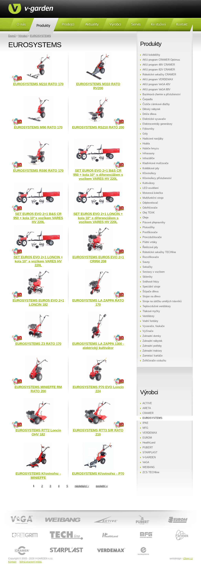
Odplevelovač (150, 202)
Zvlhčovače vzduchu (154, 360)
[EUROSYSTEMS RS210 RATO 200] (98, 122)
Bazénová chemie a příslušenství (162, 94)
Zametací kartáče (153, 355)
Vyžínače (148, 331)
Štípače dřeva (150, 291)
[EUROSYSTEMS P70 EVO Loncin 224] (98, 382)
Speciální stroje (151, 286)
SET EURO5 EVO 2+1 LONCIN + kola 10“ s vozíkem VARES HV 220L (38, 261)
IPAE (145, 423)
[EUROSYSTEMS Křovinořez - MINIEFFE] (38, 469)
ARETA (147, 408)
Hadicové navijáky (153, 138)
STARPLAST (150, 452)
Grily (145, 133)
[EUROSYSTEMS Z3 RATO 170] (38, 339)
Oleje (145, 217)
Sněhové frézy (151, 281)
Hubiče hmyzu (151, 148)
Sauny (146, 262)
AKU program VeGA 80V (156, 89)
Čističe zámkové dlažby (156, 104)
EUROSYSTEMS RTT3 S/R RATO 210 (98, 432)
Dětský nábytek (151, 109)
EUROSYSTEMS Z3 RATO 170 (38, 344)
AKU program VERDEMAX (158, 79)
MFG (145, 428)
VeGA (146, 462)
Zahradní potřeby (152, 345)
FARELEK (168, 530)
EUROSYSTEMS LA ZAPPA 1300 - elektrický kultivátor (98, 346)
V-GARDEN (149, 457)
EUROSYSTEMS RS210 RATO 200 (98, 127)
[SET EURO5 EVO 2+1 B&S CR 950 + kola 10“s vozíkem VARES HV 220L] (38, 209)
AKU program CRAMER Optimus (161, 59)
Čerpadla (148, 99)
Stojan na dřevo (151, 296)
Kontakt (12, 562)
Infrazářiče (148, 158)
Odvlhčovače (150, 207)
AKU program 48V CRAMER (159, 64)
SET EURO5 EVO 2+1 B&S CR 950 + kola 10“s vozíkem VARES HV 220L (38, 218)
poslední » (102, 486)
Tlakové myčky (151, 311)
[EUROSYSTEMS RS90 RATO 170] (38, 166)
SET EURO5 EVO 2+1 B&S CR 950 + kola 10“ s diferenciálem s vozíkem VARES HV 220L (98, 175)
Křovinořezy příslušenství (157, 178)
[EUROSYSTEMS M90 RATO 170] (38, 122)
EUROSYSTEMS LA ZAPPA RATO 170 (98, 302)
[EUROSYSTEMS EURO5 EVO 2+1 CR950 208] (98, 252)
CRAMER (148, 413)
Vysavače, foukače (153, 326)
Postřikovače (150, 232)
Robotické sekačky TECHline (159, 252)
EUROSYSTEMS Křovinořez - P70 (98, 474)
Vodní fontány (150, 321)
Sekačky (148, 267)
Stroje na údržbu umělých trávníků (162, 301)
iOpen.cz (188, 558)
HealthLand (149, 442)
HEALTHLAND (99, 530)
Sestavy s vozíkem (154, 272)
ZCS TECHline (151, 472)
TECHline (48, 530)
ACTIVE (147, 403)
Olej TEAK (149, 212)
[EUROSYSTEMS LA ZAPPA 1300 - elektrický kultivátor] (98, 339)
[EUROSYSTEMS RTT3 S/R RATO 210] (98, 425)
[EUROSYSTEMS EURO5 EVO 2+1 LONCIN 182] (38, 296)
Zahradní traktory (152, 350)
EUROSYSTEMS (40, 35)
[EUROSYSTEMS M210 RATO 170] (38, 79)
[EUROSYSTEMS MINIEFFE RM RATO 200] (38, 382)
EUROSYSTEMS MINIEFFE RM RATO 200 (38, 389)
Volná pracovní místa (30, 562)
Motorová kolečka (153, 193)
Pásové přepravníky (154, 222)
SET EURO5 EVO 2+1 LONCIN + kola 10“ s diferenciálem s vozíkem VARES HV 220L (98, 218)
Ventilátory (148, 316)
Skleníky (148, 276)
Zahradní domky (152, 336)
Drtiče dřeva (149, 114)
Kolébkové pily (151, 168)
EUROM (147, 437)
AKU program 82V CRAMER (159, 69)
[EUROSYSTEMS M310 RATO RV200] (98, 79)
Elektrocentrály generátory (157, 124)
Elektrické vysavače (154, 119)
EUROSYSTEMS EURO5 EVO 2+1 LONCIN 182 (38, 302)
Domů (12, 35)
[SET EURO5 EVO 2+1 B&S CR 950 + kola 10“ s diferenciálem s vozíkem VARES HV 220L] (98, 165)
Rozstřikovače (151, 257)
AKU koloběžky (151, 55)
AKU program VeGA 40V (156, 84)
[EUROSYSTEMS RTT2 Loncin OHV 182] (38, 425)
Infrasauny (148, 153)
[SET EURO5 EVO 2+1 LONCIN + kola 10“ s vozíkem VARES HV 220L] (38, 252)
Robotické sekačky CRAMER (159, 74)
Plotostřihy (149, 227)
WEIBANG (149, 467)
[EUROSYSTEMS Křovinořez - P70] (98, 469)
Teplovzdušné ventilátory (157, 306)
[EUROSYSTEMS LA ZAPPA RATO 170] (98, 296)
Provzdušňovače (152, 237)
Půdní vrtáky (150, 242)
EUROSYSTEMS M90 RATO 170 (38, 127)
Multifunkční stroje (153, 198)
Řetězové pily (150, 247)
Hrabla (146, 143)
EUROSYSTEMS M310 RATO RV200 (98, 86)
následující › (82, 486)
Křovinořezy (149, 173)
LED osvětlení (151, 188)
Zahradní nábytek (152, 341)
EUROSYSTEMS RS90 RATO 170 (38, 171)
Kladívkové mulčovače (155, 163)
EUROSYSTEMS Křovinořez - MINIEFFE (38, 475)
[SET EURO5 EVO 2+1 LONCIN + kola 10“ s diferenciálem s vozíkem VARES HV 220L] (98, 209)
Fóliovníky (148, 128)
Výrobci (22, 35)
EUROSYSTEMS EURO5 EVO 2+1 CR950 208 (98, 259)
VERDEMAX (150, 432)
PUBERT (148, 447)
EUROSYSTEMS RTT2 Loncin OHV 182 (38, 432)
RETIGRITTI (15, 530)
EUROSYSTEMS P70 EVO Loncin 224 (98, 389)
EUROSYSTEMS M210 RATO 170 (38, 84)
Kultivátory (149, 183)
